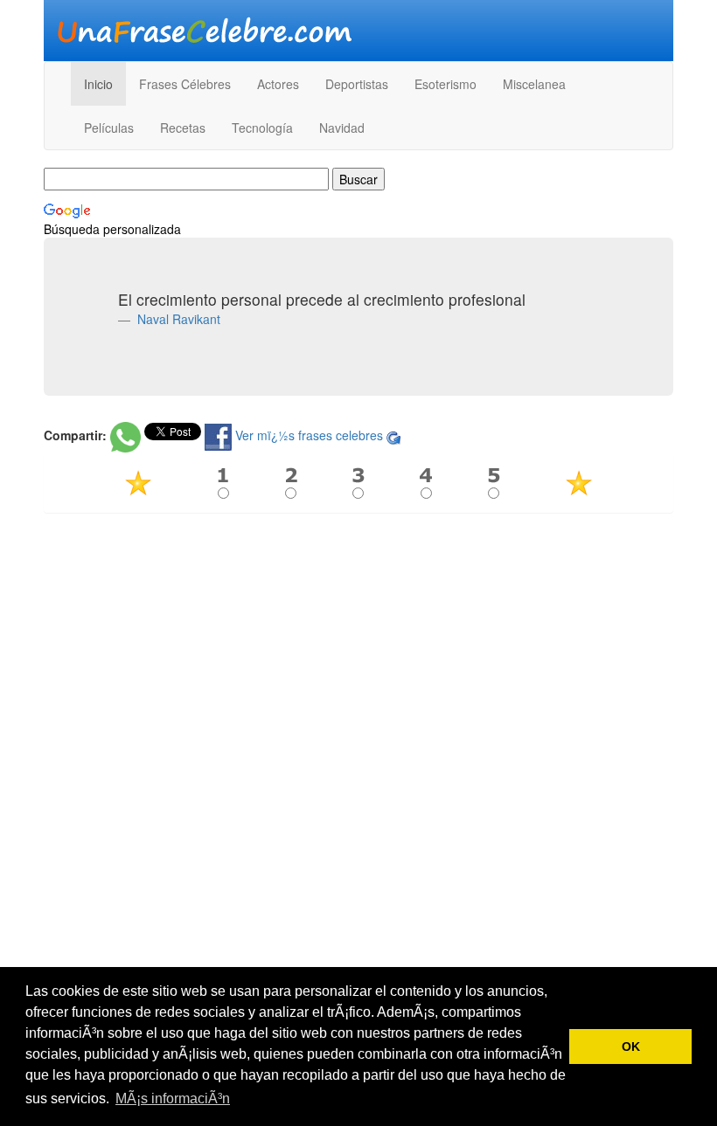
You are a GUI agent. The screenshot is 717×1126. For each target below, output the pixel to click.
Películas (109, 127)
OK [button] (631, 1046)
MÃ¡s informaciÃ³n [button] (172, 1098)
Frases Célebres (185, 84)
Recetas (182, 127)
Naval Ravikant (177, 319)
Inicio (98, 84)
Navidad (342, 127)
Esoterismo (445, 84)
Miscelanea (534, 84)
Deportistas (356, 84)
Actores (278, 84)
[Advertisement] (358, 652)
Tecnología (262, 127)
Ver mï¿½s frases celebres (309, 435)
